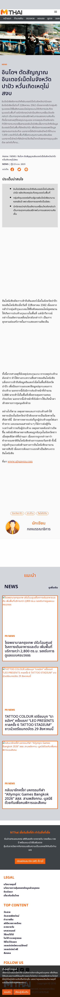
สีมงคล (7, 953)
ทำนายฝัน (18, 18)
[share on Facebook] (12, 169)
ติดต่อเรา (8, 892)
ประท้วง (30, 513)
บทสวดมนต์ (9, 930)
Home (5, 156)
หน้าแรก (7, 18)
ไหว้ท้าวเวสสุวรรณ (13, 938)
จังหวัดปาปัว (17, 513)
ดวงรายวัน (9, 927)
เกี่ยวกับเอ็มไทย (11, 895)
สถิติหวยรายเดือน (12, 923)
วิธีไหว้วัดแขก (10, 942)
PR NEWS (10, 636)
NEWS (4, 64)
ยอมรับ (7, 992)
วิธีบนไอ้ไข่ (9, 934)
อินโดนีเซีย (42, 513)
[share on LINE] (26, 169)
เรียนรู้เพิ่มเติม (21, 992)
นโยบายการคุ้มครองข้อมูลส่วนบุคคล (21, 888)
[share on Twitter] (19, 169)
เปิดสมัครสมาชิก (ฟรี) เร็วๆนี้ (30, 861)
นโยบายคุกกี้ (10, 884)
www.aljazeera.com (20, 462)
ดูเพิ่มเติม (53, 587)
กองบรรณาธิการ (39, 529)
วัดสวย (7, 912)
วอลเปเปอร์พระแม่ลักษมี (15, 945)
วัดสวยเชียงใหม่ (11, 916)
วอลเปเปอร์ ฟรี (11, 949)
